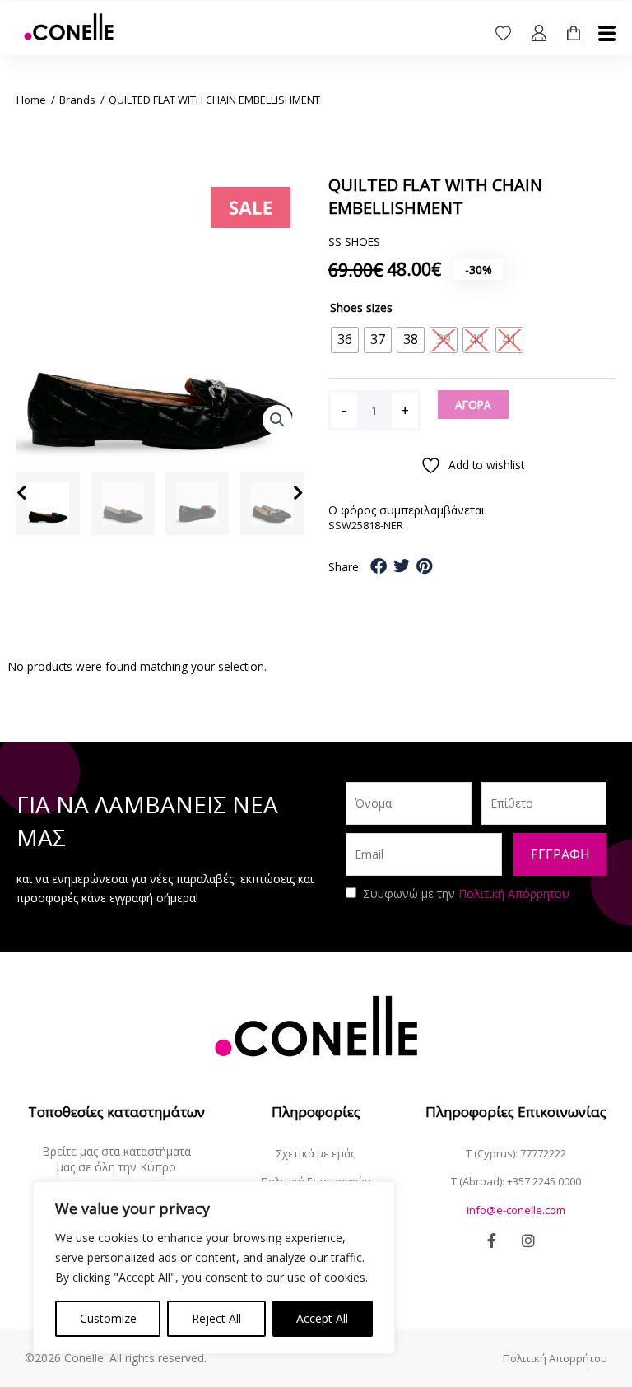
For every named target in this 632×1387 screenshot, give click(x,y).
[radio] (345, 340)
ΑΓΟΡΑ (473, 404)
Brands (77, 99)
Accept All (322, 1318)
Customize (108, 1318)
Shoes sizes (361, 307)
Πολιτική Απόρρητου (513, 893)
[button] (277, 420)
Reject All (216, 1318)
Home (31, 99)
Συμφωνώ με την (466, 893)
